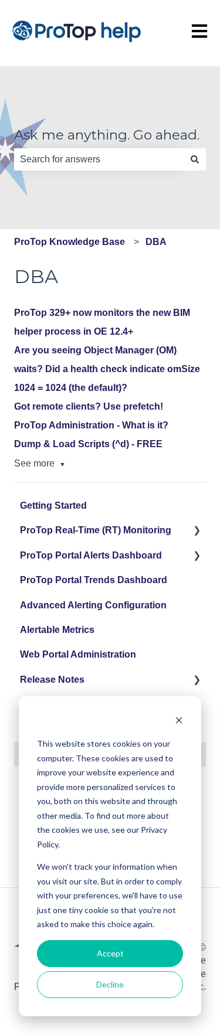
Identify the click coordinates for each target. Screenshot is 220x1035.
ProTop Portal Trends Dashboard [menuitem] (93, 580)
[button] (196, 531)
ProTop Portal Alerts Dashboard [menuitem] (91, 555)
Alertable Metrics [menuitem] (57, 630)
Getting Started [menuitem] (53, 505)
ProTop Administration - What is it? (91, 425)
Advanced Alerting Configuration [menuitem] (93, 605)
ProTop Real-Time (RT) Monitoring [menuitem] (95, 530)
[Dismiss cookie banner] (179, 721)
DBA (156, 242)
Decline (110, 984)
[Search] (195, 159)
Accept (110, 953)
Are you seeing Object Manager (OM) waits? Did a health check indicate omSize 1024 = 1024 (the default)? (107, 369)
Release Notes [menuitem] (52, 680)
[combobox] (99, 159)
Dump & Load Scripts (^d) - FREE (88, 444)
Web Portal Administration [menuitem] (78, 654)
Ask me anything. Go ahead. (106, 135)
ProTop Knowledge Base (69, 242)
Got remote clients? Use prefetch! (88, 406)
